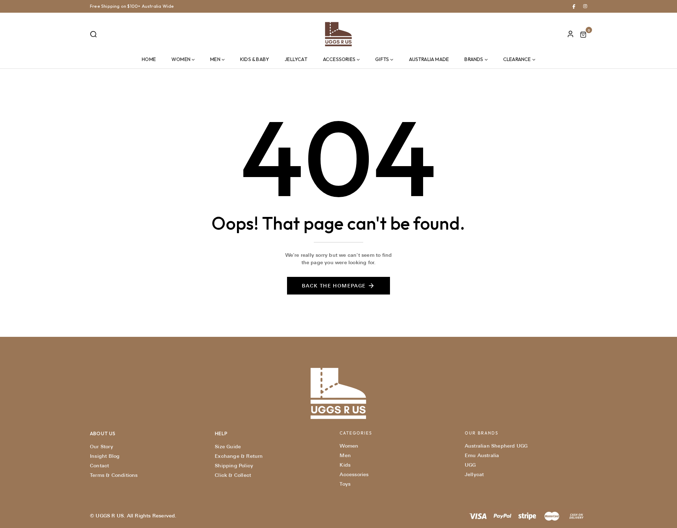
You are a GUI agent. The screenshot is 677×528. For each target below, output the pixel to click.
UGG (470, 465)
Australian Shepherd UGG (496, 446)
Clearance (517, 59)
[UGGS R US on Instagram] (585, 6)
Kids (345, 465)
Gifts (382, 59)
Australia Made (429, 59)
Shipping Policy (234, 465)
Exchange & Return (239, 456)
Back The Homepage (334, 286)
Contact (99, 465)
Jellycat (296, 59)
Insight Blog (105, 456)
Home (149, 59)
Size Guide (228, 446)
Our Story (101, 446)
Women (180, 59)
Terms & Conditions (114, 475)
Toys (345, 484)
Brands (473, 59)
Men (215, 59)
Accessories (339, 59)
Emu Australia (482, 455)
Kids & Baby (254, 59)
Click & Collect (233, 475)
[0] (583, 35)
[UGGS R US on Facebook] (574, 6)
